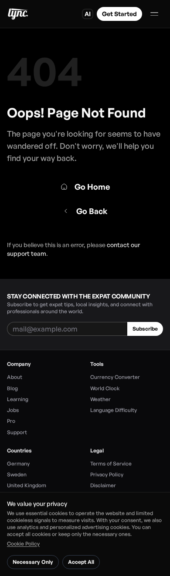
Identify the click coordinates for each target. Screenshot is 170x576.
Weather (100, 399)
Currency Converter (115, 377)
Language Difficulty (113, 410)
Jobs (13, 410)
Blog (12, 388)
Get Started (119, 13)
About (14, 377)
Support (17, 432)
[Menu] (154, 14)
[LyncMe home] (17, 14)
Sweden (17, 474)
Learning (17, 399)
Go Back (92, 211)
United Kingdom (26, 485)
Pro (11, 421)
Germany (18, 463)
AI (88, 13)
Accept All (81, 562)
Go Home (92, 186)
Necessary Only (33, 562)
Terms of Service (111, 463)
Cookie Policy (23, 543)
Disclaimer (103, 485)
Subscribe (145, 328)
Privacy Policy (106, 474)
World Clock (104, 388)
